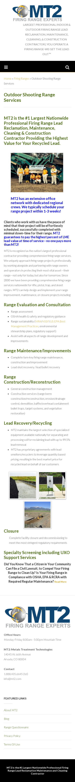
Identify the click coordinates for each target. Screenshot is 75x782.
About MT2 (10, 710)
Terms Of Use (12, 744)
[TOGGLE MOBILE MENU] (6, 66)
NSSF (45, 321)
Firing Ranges (21, 78)
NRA (38, 321)
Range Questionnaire (16, 727)
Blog (6, 718)
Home (8, 78)
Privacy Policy (12, 735)
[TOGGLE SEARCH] (67, 66)
